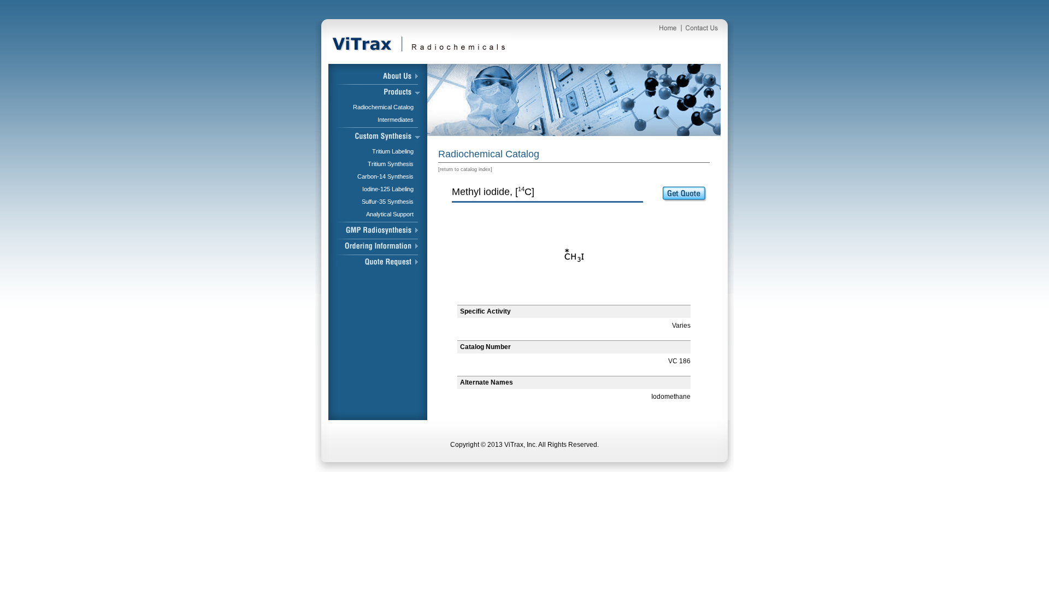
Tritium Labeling (393, 151)
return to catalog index (465, 169)
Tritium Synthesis (391, 164)
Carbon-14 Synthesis (385, 176)
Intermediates (396, 119)
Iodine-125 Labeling (388, 189)
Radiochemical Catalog (383, 107)
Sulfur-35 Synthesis (388, 201)
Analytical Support (390, 214)
